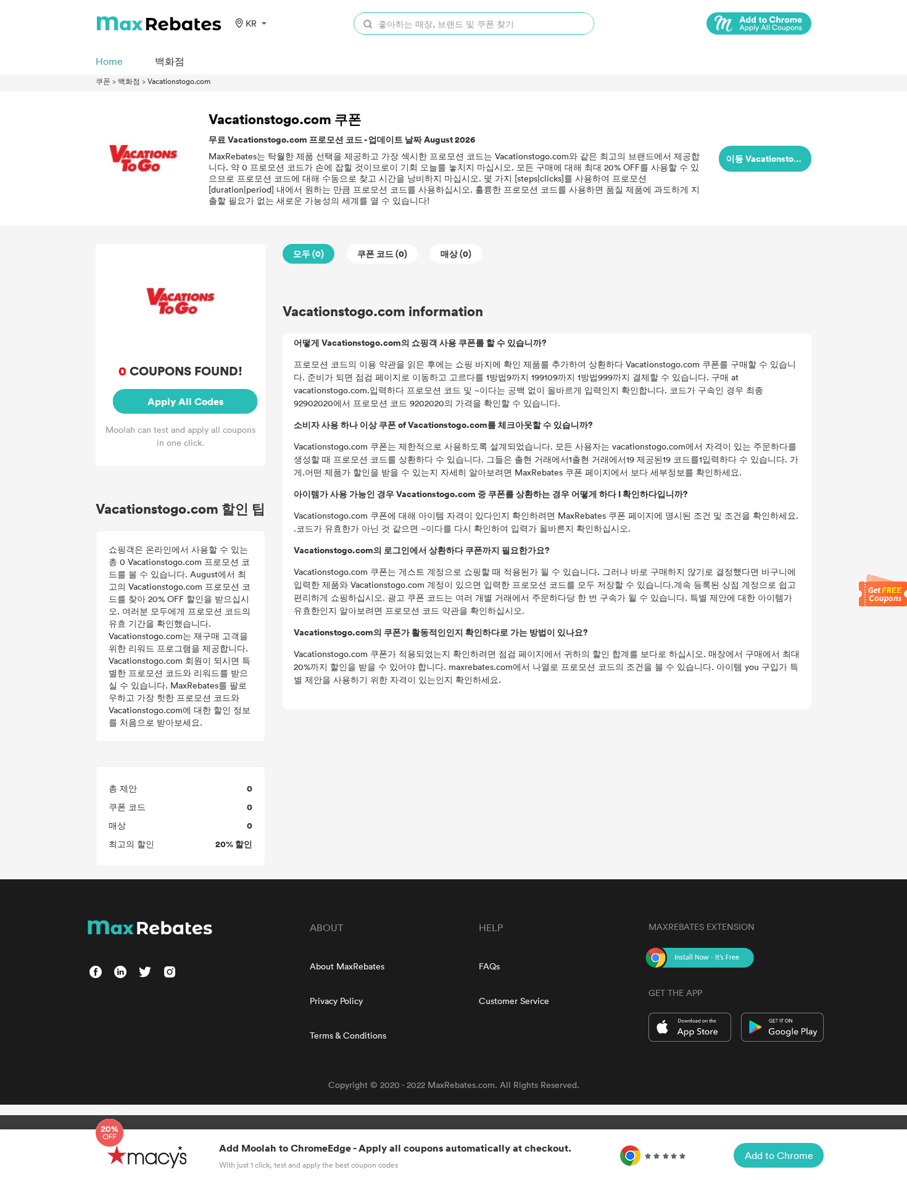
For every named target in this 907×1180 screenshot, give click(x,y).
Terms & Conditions (348, 1035)
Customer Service (514, 1000)
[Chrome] (758, 23)
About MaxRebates (347, 966)
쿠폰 (103, 80)
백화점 (129, 80)
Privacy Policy (336, 1000)
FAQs (489, 966)
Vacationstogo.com (178, 80)
